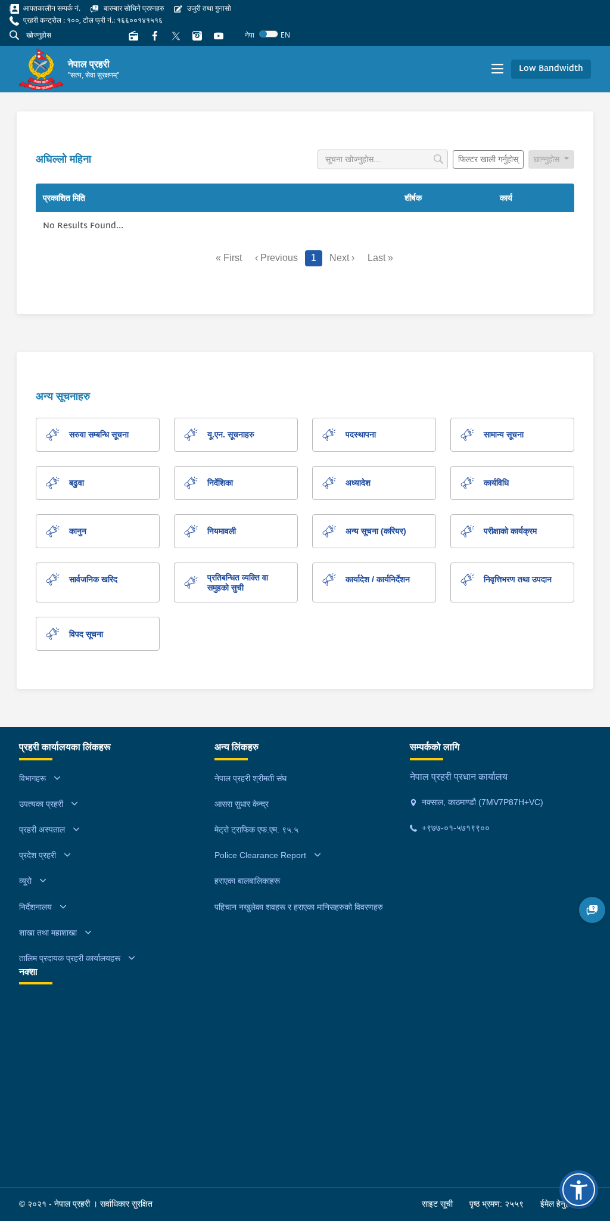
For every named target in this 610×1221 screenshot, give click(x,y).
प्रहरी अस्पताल (42, 829)
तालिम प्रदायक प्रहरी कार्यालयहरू (69, 958)
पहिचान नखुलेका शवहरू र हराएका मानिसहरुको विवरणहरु (298, 907)
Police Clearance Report (260, 855)
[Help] (592, 910)
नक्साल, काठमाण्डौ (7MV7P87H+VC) (481, 802)
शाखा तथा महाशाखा (48, 932)
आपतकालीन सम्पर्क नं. (50, 8)
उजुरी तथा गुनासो (208, 8)
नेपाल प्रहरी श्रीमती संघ (250, 778)
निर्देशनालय (35, 907)
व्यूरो (25, 881)
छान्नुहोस (548, 159)
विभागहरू (32, 778)
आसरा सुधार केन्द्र (241, 804)
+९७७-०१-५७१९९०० (454, 827)
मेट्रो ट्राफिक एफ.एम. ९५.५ (256, 829)
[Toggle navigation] (497, 69)
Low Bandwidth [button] (551, 68)
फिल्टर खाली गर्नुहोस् (488, 159)
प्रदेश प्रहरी (37, 855)
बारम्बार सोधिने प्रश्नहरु (133, 8)
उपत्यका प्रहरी (41, 804)
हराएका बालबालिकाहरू (247, 881)
